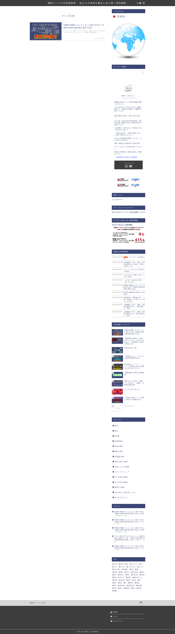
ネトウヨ (123, 566)
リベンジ (141, 566)
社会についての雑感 (122, 467)
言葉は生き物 (131, 585)
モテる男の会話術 (121, 477)
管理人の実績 (119, 487)
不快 (132, 569)
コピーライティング (122, 472)
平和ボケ (122, 574)
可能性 (115, 572)
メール (115, 616)
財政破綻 (127, 588)
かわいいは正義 (124, 564)
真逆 (129, 580)
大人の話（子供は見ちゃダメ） (126, 492)
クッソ (115, 566)
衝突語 (131, 582)
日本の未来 (135, 574)
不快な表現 (119, 446)
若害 (121, 582)
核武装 (115, 580)
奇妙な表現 (119, 451)
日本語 (142, 574)
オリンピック (134, 564)
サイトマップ (117, 621)
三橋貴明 (126, 569)
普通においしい (137, 577)
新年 (128, 574)
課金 (121, 588)
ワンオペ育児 (117, 569)
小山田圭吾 (135, 572)
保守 (138, 569)
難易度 (115, 590)
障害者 (139, 588)
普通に (129, 577)
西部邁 (137, 582)
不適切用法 (119, 441)
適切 (134, 588)
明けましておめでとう (119, 577)
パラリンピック (131, 566)
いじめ (115, 564)
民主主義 (123, 580)
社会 (135, 580)
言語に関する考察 (121, 461)
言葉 (115, 585)
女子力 (127, 572)
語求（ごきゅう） (137, 540)
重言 (116, 431)
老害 (115, 582)
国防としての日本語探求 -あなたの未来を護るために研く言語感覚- (87, 3)
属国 (142, 572)
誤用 (116, 426)
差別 (115, 574)
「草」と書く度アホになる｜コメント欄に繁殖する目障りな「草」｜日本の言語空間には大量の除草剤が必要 (129, 538)
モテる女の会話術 (121, 482)
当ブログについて (121, 497)
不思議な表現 (119, 456)
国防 (122, 572)
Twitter (115, 612)
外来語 (117, 436)
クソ (142, 564)
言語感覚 (140, 585)
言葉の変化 (122, 585)
